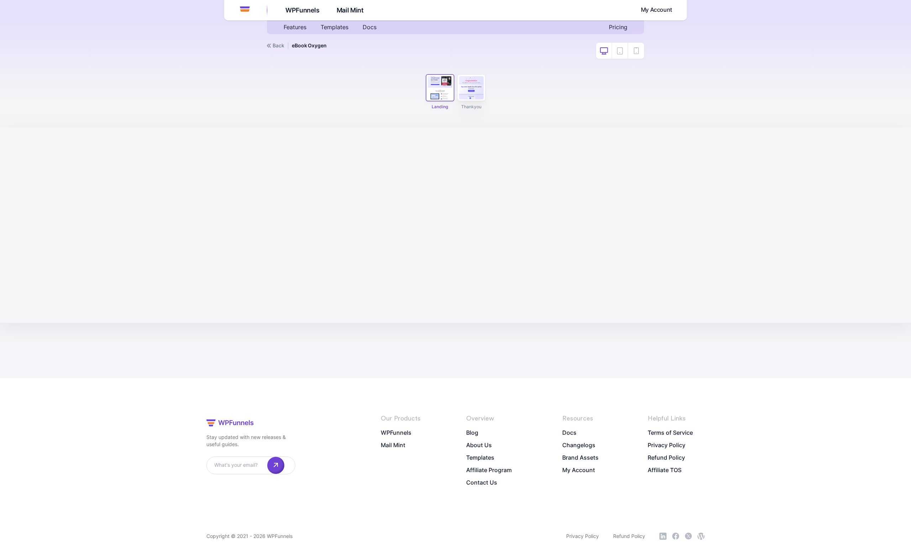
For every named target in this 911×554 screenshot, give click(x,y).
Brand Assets (580, 457)
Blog (472, 432)
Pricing (618, 27)
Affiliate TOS (664, 470)
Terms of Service (670, 432)
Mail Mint (350, 10)
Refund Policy (666, 457)
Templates (334, 27)
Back (278, 45)
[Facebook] (675, 536)
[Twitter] (688, 536)
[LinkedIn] (663, 536)
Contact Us (481, 482)
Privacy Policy (666, 445)
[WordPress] (701, 536)
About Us (479, 445)
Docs (369, 27)
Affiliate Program (489, 470)
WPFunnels (302, 10)
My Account (656, 9)
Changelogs (578, 445)
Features (295, 27)
